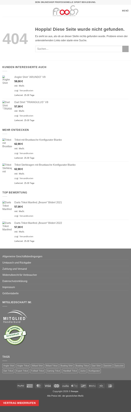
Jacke (83, 371)
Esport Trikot (22, 371)
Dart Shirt (96, 366)
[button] (4, 10)
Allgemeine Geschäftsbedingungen (22, 256)
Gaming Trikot (53, 371)
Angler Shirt (8, 366)
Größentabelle (10, 293)
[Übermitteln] (125, 49)
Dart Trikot (8, 371)
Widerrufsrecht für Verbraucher (19, 275)
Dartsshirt (119, 366)
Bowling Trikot (82, 366)
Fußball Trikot (37, 371)
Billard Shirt (37, 366)
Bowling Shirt (67, 366)
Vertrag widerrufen (19, 403)
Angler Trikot (23, 366)
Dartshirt (108, 366)
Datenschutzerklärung (14, 281)
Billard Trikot (52, 366)
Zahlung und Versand (14, 268)
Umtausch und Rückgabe (16, 262)
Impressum (8, 287)
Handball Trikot (70, 371)
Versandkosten (26, 90)
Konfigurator (94, 371)
